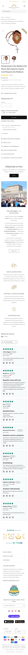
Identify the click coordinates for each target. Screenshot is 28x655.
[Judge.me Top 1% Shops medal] (14, 536)
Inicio (2, 17)
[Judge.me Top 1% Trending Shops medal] (21, 536)
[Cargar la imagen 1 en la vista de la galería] (5, 59)
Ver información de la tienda (9, 129)
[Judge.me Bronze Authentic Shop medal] (7, 536)
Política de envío (19, 651)
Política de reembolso (9, 649)
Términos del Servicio (10, 651)
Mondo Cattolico (8, 644)
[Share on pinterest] (10, 363)
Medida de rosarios (6, 98)
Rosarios (8, 17)
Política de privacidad (19, 649)
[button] (3, 6)
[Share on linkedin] (13, 363)
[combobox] (14, 11)
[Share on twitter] (7, 363)
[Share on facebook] (4, 363)
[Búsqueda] (3, 11)
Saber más (14, 251)
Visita (14, 175)
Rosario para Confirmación (8, 19)
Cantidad (3, 102)
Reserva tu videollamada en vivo (11, 580)
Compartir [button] (5, 133)
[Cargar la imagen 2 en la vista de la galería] (14, 59)
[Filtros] (2, 342)
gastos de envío (5, 79)
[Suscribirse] (23, 605)
